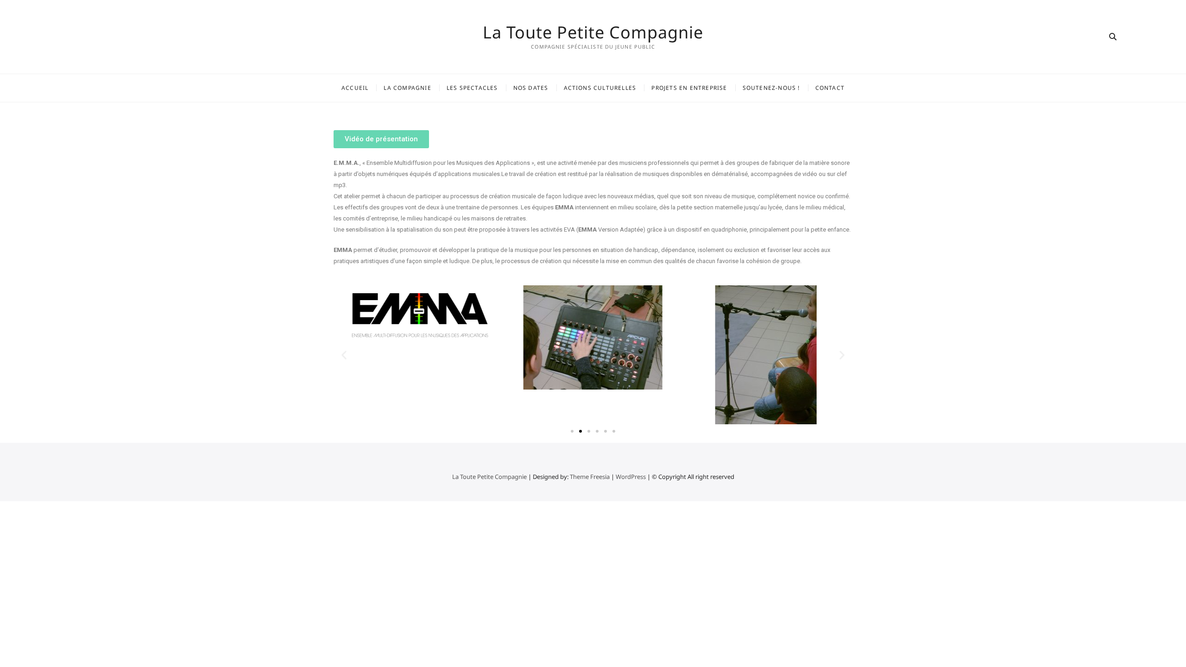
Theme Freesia (590, 476)
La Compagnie (407, 88)
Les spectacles (472, 88)
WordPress (631, 476)
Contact (830, 88)
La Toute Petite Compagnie (593, 32)
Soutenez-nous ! (771, 88)
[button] (381, 139)
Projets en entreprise (689, 88)
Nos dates (531, 88)
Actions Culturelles (600, 88)
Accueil (354, 88)
